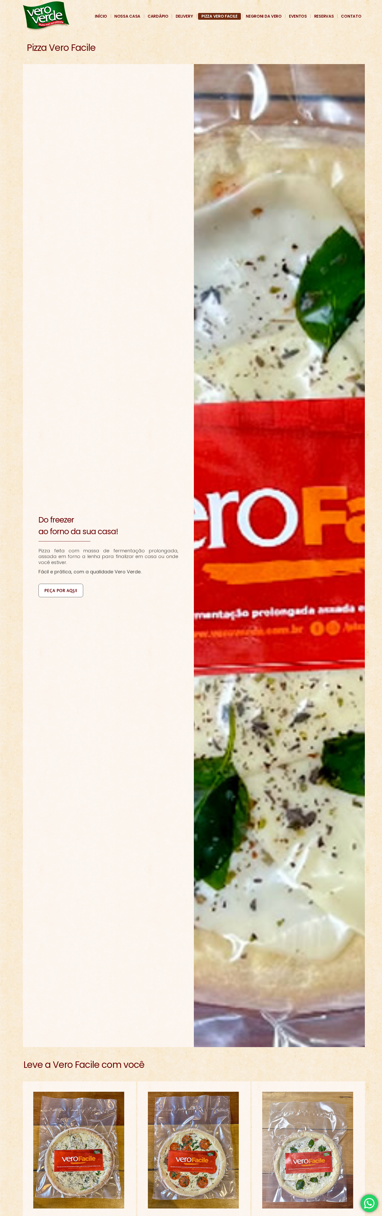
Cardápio (158, 16)
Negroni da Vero (264, 16)
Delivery (184, 16)
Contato (351, 16)
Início (101, 16)
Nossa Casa (127, 16)
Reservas (324, 16)
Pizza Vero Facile (219, 16)
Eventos (298, 16)
